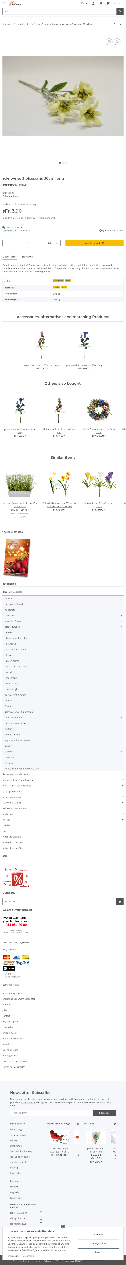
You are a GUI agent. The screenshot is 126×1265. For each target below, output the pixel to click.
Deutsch (14, 1186)
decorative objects (12, 591)
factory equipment (12, 797)
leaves (9, 655)
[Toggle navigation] (4, 2)
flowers (17, 196)
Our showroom (10, 1049)
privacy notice (28, 1102)
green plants (12, 660)
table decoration (13, 717)
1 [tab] (60, 163)
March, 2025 (27, 1223)
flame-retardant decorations (17, 774)
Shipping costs (10, 1032)
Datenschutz (28, 1256)
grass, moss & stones (17, 666)
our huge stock (10, 1055)
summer (9, 751)
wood (9, 672)
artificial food (11, 683)
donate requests (18, 1162)
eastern (9, 762)
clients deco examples (13, 1066)
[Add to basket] (4, 34)
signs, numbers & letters (17, 740)
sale (4, 831)
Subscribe (104, 1112)
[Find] (120, 11)
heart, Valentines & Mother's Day (22, 768)
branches (11, 643)
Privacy (13, 1140)
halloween (10, 609)
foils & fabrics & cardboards (16, 785)
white (68, 281)
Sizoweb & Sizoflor (11, 802)
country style (11, 689)
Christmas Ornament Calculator (18, 998)
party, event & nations (16, 694)
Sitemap (14, 1167)
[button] (93, 3)
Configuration (98, 1243)
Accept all (98, 1234)
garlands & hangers (16, 649)
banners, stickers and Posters (17, 779)
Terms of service (18, 1134)
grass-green (58, 281)
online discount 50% (12, 848)
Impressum (13, 1256)
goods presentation (12, 791)
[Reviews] (96, 1155)
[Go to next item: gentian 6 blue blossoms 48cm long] (120, 24)
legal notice (16, 1173)
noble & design (12, 734)
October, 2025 (27, 1213)
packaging (7, 814)
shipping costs (31, 217)
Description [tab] (9, 256)
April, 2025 (27, 1218)
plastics (56, 287)
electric (6, 819)
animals (9, 700)
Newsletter (8, 1044)
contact (6, 1015)
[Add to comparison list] (109, 41)
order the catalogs (11, 836)
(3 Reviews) (21, 184)
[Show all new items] (78, 1123)
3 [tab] (66, 163)
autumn (9, 598)
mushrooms (12, 677)
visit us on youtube (20, 1156)
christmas (10, 615)
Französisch (16, 1197)
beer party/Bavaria (14, 604)
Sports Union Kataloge (21, 1151)
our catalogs (16, 1129)
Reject (98, 1252)
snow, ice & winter (14, 621)
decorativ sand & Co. (15, 723)
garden (8, 745)
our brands (16, 1145)
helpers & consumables (14, 808)
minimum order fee (12, 1038)
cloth (64, 287)
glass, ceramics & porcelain (19, 711)
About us (7, 1004)
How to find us (9, 1027)
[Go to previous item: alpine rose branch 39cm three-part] (114, 24)
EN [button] (83, 3)
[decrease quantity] (6, 243)
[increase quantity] (57, 243)
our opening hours (12, 993)
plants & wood (12, 626)
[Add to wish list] (117, 41)
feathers (9, 706)
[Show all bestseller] (115, 1123)
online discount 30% (12, 842)
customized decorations (14, 1061)
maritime (9, 757)
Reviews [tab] (27, 256)
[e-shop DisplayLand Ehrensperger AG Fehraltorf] (15, 3)
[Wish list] (100, 3)
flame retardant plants (17, 638)
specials (6, 825)
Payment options (11, 1021)
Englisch (14, 1192)
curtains (9, 728)
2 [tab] (63, 163)
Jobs (4, 1010)
